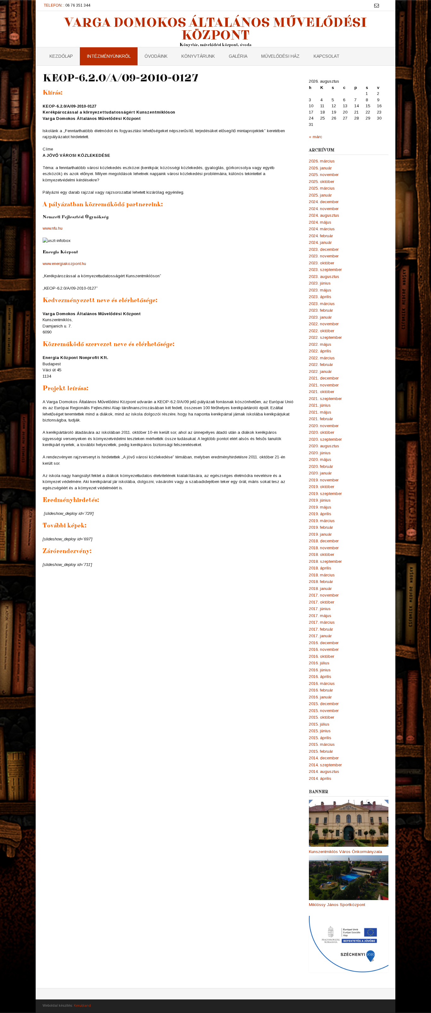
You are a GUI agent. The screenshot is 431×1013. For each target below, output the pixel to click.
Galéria (238, 56)
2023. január (320, 317)
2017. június (320, 608)
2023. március (322, 303)
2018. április (320, 568)
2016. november (324, 649)
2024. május (320, 222)
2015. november (324, 710)
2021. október (321, 391)
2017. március (322, 622)
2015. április (320, 737)
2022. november (324, 323)
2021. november (324, 385)
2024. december (324, 201)
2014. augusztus (324, 771)
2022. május (320, 344)
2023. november (324, 256)
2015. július (319, 724)
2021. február (321, 418)
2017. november (324, 595)
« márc (315, 136)
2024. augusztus (324, 215)
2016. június (320, 670)
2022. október (321, 330)
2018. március (322, 575)
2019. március (322, 520)
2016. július (319, 663)
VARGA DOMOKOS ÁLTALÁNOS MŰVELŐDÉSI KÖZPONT (215, 28)
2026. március (322, 161)
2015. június (320, 730)
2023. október (321, 263)
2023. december (324, 249)
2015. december (324, 703)
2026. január (320, 168)
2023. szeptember (325, 269)
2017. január (320, 635)
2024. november (324, 208)
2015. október (321, 717)
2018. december (324, 541)
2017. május (320, 615)
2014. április (320, 778)
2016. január (320, 697)
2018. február (321, 581)
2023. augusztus (324, 276)
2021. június (320, 405)
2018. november (324, 547)
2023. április (320, 296)
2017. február (321, 629)
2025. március (322, 188)
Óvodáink (156, 56)
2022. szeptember (325, 337)
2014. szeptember (325, 765)
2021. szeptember (325, 398)
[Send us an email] (376, 5)
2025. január (320, 195)
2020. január (320, 473)
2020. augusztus (324, 446)
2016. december (324, 642)
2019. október (321, 486)
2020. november (324, 425)
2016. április (320, 676)
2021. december (324, 378)
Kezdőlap (61, 56)
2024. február (321, 235)
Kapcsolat (326, 56)
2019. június (320, 500)
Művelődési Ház (280, 56)
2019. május (320, 507)
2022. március (322, 358)
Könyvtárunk (198, 56)
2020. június (320, 453)
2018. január (320, 588)
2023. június (320, 283)
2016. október (321, 656)
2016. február (321, 690)
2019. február (321, 527)
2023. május (320, 290)
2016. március (322, 683)
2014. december (324, 758)
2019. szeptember (325, 493)
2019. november (324, 480)
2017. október (321, 602)
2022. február (321, 364)
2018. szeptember (325, 561)
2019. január (320, 534)
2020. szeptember (325, 439)
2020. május (320, 459)
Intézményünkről (109, 56)
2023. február (321, 310)
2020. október (321, 432)
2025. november (324, 174)
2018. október (321, 554)
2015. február (321, 751)
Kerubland (82, 1005)
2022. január (320, 371)
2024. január (320, 242)
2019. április (320, 513)
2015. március (322, 744)
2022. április (320, 351)
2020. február (321, 466)
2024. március (322, 229)
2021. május (320, 412)
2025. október (321, 181)
